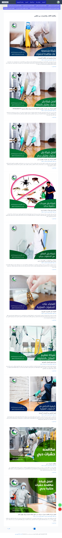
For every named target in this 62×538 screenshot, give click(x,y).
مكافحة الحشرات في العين (41, 5)
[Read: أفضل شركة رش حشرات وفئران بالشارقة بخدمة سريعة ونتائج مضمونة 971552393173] (33, 89)
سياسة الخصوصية (20, 2)
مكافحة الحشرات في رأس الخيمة (14, 5)
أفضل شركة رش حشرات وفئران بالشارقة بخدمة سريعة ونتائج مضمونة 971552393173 (34, 108)
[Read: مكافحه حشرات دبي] (33, 444)
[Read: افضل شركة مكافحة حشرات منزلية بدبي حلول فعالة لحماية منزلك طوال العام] (33, 495)
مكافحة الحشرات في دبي (40, 516)
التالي (8, 528)
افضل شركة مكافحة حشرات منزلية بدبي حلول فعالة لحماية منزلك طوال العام (37, 514)
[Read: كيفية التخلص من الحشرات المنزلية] (33, 393)
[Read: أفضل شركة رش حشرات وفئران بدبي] (33, 140)
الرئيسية (43, 2)
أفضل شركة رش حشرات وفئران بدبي (46, 159)
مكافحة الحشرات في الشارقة (47, 364)
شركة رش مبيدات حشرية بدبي (48, 210)
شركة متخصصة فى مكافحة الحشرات (47, 58)
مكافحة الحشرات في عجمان (28, 5)
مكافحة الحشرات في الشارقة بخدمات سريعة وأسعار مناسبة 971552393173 (45, 8)
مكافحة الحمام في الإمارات (9, 8)
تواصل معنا (38, 2)
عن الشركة (32, 2)
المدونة (26, 2)
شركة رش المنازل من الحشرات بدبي (47, 261)
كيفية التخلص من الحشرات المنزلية (47, 413)
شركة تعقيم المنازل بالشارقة (49, 362)
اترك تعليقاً (54, 59)
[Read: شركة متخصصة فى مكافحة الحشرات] (33, 38)
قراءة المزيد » (54, 66)
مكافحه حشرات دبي (51, 463)
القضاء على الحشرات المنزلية (48, 311)
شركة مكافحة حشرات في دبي (22, 8)
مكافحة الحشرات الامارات (48, 59)
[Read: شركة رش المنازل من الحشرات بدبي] (33, 241)
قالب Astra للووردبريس (18, 534)
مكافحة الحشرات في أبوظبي (54, 5)
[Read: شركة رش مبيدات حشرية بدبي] (33, 190)
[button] (5, 2)
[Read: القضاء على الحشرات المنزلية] (33, 292)
